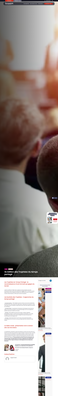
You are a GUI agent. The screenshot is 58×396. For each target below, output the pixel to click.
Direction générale (48, 290)
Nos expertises (26, 3)
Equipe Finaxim (13, 357)
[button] (51, 281)
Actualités (6, 269)
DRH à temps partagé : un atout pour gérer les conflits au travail (44, 373)
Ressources (40, 3)
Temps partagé (10, 269)
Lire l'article (40, 330)
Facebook (17, 349)
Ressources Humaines (48, 292)
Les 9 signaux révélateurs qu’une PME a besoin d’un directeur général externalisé (45, 328)
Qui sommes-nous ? (33, 3)
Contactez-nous (48, 3)
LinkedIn (16, 350)
